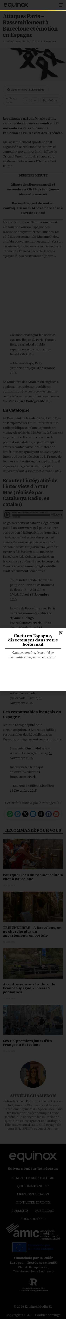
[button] (61, 633)
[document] (33, 659)
